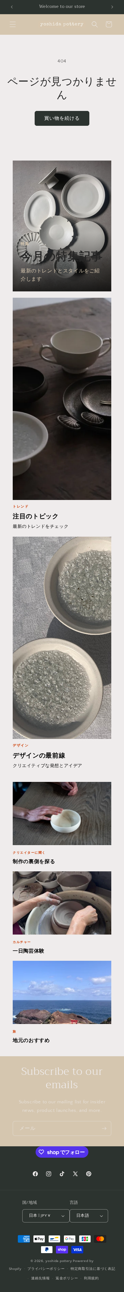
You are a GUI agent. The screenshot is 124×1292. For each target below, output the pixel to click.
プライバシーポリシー (46, 1269)
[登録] (104, 1128)
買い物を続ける (62, 118)
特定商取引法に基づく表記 (93, 1269)
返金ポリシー (67, 1278)
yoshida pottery (58, 1261)
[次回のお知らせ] (112, 7)
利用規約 (91, 1278)
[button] (13, 24)
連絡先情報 (40, 1278)
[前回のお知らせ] (12, 7)
